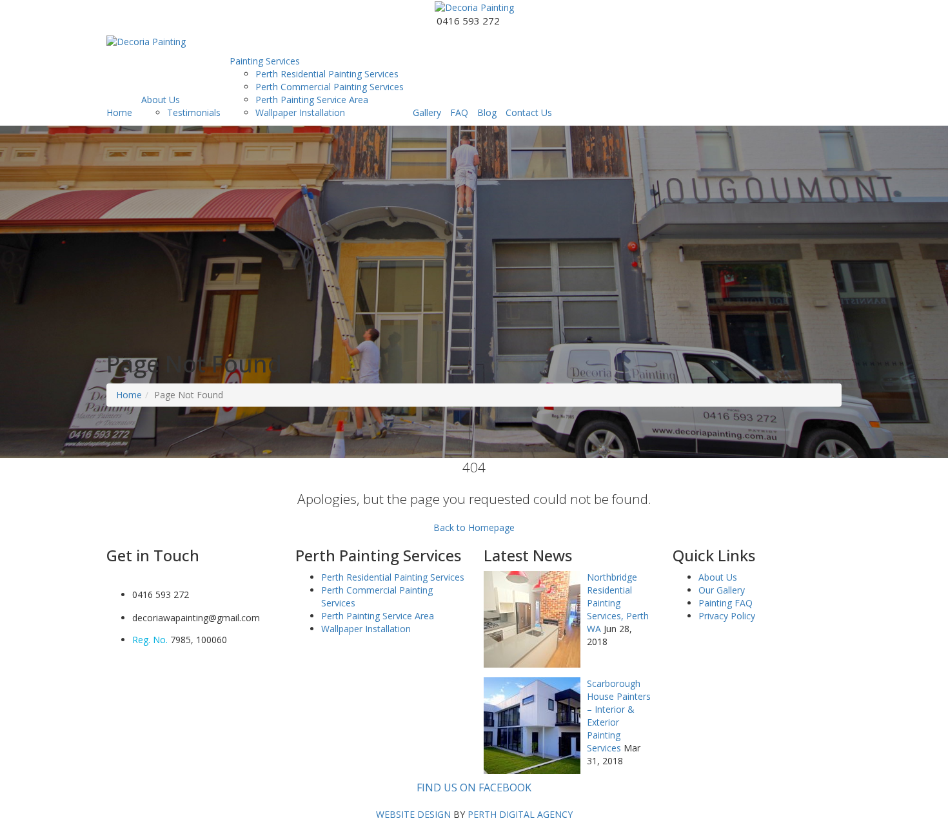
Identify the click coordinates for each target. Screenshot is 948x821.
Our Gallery (721, 590)
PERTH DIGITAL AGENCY (520, 814)
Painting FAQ (725, 603)
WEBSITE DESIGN (413, 814)
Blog (487, 112)
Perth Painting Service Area (311, 99)
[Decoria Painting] (474, 7)
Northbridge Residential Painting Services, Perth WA (618, 603)
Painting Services (265, 61)
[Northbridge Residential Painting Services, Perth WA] (532, 618)
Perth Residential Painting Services (327, 74)
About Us (160, 99)
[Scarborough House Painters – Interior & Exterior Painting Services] (532, 724)
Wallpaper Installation (300, 112)
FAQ (459, 112)
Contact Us (529, 112)
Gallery (427, 112)
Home (119, 112)
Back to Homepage (474, 527)
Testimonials (194, 112)
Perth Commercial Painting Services (329, 87)
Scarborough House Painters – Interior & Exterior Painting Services (619, 715)
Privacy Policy (726, 616)
